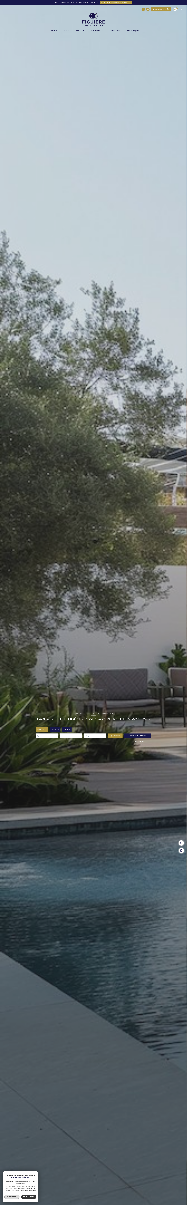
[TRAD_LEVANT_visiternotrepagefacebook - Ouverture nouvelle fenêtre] (143, 9)
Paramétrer (12, 1197)
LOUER (54, 30)
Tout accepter (28, 1197)
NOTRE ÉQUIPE (133, 30)
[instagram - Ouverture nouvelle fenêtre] (148, 9)
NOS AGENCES (97, 30)
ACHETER (80, 30)
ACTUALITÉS (115, 30)
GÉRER (66, 30)
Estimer (67, 729)
